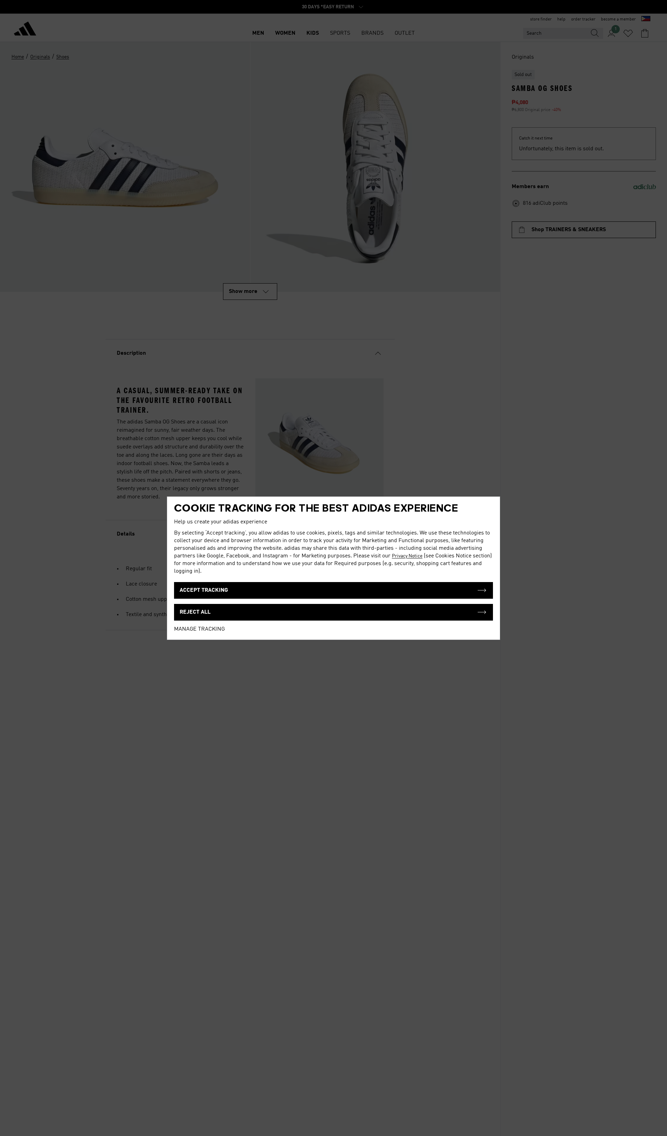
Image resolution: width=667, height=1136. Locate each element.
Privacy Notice (407, 556)
